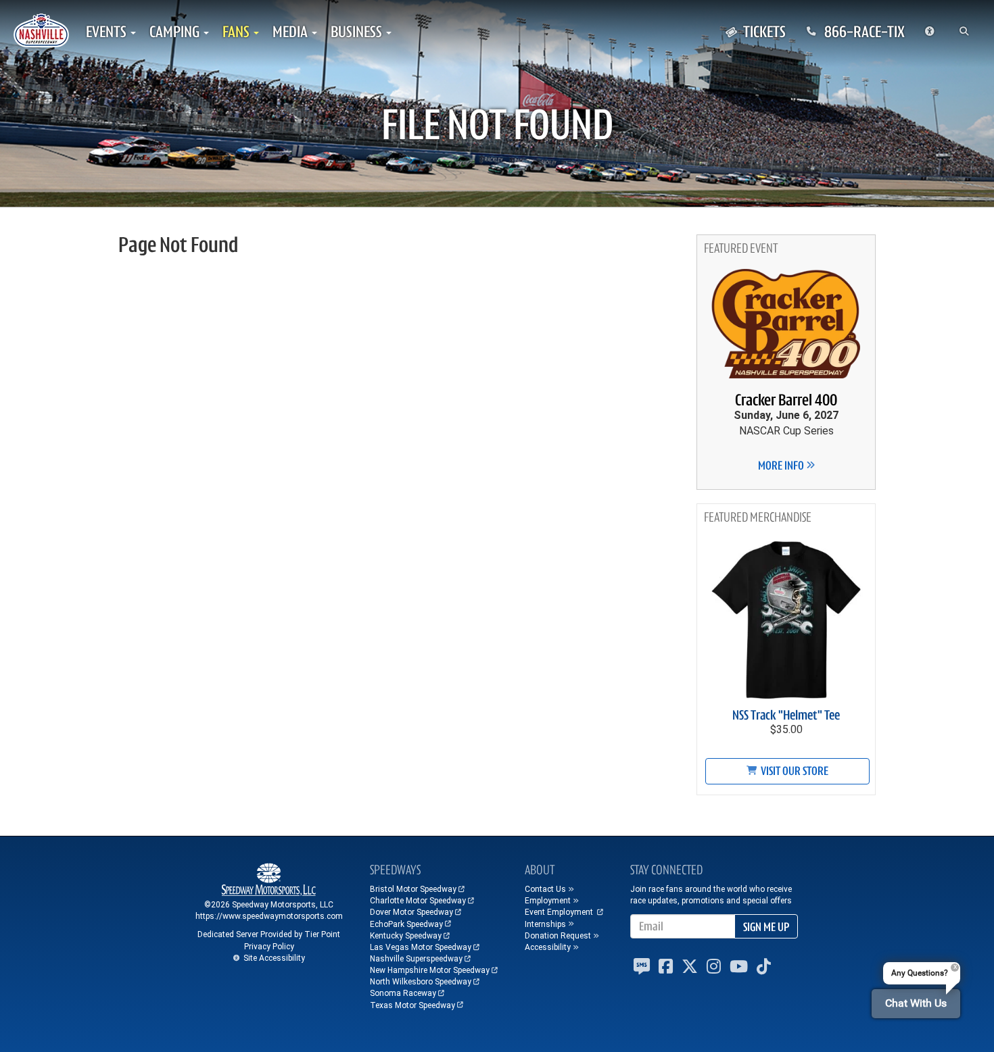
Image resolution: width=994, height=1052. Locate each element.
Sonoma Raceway (403, 993)
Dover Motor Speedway (411, 912)
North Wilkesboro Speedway (420, 981)
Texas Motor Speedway (412, 1005)
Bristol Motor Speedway (413, 889)
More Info (782, 465)
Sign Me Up (766, 927)
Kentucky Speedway (406, 936)
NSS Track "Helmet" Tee (786, 715)
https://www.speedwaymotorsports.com (269, 916)
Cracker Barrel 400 (786, 400)
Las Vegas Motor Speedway (420, 947)
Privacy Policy (269, 946)
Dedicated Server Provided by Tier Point (268, 934)
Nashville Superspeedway (416, 958)
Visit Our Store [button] (793, 771)
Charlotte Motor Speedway (418, 900)
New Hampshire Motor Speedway (430, 970)
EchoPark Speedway (406, 924)
